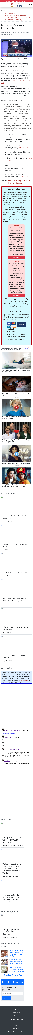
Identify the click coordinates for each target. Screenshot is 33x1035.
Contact (16, 1016)
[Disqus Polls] (16, 705)
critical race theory (14, 181)
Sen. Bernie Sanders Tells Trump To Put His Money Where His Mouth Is (12, 898)
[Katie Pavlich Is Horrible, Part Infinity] (16, 561)
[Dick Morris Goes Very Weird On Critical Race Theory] (16, 504)
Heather (4, 876)
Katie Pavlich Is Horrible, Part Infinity (14, 572)
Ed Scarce (5, 937)
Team (16, 1009)
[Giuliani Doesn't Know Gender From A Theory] (16, 533)
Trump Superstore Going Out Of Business (10, 931)
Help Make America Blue (13, 975)
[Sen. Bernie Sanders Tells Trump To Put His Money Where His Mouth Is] (12, 886)
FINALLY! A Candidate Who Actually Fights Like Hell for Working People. (16, 969)
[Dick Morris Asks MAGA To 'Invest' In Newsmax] (16, 644)
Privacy (16, 1022)
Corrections (16, 1029)
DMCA (16, 1025)
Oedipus (19, 183)
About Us (16, 1013)
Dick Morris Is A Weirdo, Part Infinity (14, 27)
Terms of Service (24, 680)
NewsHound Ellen (7, 845)
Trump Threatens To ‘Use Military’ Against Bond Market (11, 839)
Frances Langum (9, 59)
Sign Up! (7, 998)
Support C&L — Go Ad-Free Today (16, 1)
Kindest (11, 329)
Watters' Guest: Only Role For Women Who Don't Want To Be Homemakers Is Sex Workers (12, 868)
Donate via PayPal (21, 325)
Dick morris (26, 181)
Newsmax (11, 183)
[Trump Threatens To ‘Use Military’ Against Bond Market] (12, 828)
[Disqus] (16, 747)
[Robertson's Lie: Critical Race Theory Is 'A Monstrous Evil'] (16, 616)
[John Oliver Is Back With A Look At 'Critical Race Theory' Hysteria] (16, 587)
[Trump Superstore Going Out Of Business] (12, 920)
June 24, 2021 (24, 148)
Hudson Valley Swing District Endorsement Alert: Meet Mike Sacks (16, 961)
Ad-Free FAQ (23, 304)
